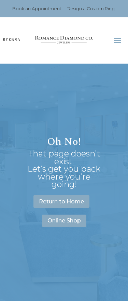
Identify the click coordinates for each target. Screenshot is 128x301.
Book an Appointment (36, 8)
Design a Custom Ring (91, 8)
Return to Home (61, 201)
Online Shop (64, 220)
